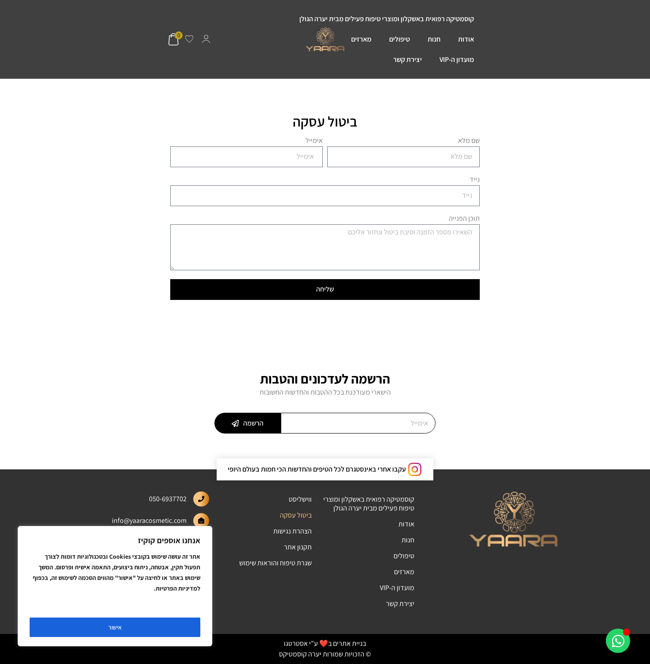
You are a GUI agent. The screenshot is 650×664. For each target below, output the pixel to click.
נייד (475, 180)
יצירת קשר (407, 59)
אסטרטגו (296, 643)
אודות (466, 39)
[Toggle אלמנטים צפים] (618, 641)
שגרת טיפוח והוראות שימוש (275, 563)
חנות (434, 39)
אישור (115, 627)
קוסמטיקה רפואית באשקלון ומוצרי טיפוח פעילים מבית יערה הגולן (386, 18)
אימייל (314, 141)
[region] (115, 586)
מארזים (361, 39)
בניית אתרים (349, 643)
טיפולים (399, 39)
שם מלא (469, 141)
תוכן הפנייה (464, 219)
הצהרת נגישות (292, 531)
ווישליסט (300, 499)
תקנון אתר (298, 547)
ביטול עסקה (296, 515)
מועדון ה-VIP (457, 59)
